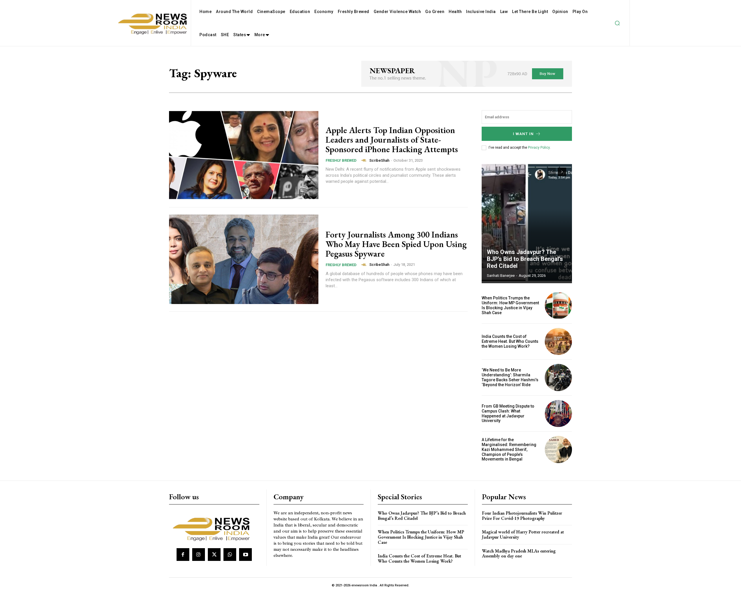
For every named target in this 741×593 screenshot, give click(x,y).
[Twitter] (214, 554)
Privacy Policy (539, 148)
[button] (617, 23)
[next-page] (562, 171)
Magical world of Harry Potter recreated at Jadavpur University (523, 534)
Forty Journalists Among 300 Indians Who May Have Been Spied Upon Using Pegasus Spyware (396, 244)
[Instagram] (198, 554)
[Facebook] (183, 554)
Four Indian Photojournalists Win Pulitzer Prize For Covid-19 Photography (522, 515)
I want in (523, 134)
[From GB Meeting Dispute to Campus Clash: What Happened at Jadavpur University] (558, 413)
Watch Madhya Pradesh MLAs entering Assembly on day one (519, 553)
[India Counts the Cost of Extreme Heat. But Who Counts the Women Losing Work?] (558, 341)
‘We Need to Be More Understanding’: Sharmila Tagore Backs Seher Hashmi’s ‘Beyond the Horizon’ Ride (510, 377)
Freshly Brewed (341, 160)
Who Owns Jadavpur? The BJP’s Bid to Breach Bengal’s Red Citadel (525, 258)
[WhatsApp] (229, 554)
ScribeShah (379, 160)
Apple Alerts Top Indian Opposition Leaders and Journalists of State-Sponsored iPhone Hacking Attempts (392, 139)
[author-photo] (364, 160)
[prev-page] (551, 171)
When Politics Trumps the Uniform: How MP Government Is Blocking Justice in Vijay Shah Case (510, 305)
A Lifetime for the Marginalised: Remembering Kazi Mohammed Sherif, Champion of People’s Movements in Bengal (509, 449)
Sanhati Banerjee (501, 275)
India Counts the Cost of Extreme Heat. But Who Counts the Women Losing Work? (510, 341)
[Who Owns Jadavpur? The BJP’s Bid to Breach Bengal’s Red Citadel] (527, 222)
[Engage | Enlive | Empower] (213, 528)
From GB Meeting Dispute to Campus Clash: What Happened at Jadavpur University (508, 413)
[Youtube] (245, 554)
